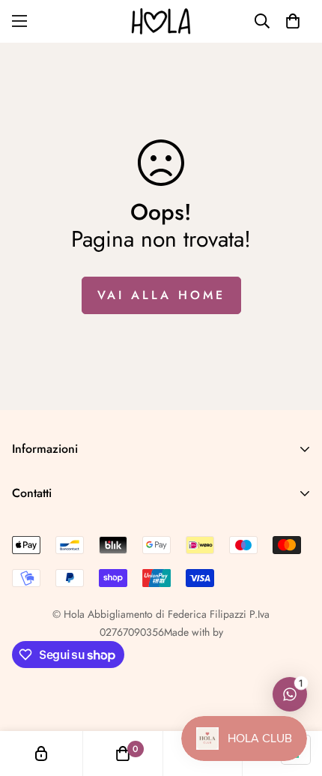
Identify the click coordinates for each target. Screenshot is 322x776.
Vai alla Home (161, 295)
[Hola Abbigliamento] (161, 21)
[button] (293, 21)
